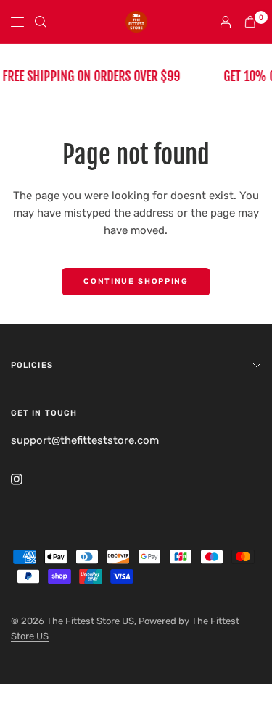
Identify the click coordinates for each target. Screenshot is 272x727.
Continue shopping (135, 281)
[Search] (40, 21)
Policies (32, 365)
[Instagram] (27, 479)
